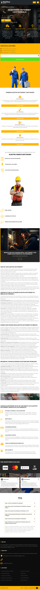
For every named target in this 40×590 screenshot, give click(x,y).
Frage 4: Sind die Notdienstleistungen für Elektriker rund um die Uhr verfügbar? (18, 515)
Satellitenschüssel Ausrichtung (6, 577)
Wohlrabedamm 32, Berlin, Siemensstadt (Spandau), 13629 (13, 555)
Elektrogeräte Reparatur (25, 571)
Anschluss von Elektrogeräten (12, 158)
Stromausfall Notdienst (11, 164)
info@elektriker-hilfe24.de (8, 563)
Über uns (8, 20)
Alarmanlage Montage (10, 216)
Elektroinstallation (24, 580)
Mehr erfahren (20, 105)
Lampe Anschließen (24, 575)
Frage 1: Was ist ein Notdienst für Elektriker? (14, 503)
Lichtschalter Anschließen (11, 170)
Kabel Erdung (8, 210)
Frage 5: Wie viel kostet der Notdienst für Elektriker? (15, 518)
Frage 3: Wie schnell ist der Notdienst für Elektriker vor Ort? (17, 510)
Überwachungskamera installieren (7, 571)
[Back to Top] (37, 588)
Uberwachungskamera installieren (13, 221)
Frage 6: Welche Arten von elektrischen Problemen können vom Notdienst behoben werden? (17, 522)
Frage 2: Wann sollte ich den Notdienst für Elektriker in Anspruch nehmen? (18, 507)
